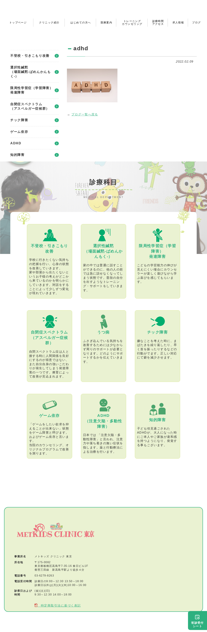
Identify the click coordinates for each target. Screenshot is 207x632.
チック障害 (19, 120)
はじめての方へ (80, 22)
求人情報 (178, 22)
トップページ (18, 22)
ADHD (15, 143)
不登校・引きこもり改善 (30, 55)
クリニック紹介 (49, 22)
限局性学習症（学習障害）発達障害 (31, 90)
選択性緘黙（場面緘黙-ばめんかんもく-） (30, 72)
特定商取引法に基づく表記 (59, 605)
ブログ (196, 22)
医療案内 (106, 22)
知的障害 (17, 154)
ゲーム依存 (19, 131)
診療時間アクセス (158, 22)
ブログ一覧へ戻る (84, 114)
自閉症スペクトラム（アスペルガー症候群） (30, 106)
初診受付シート (197, 624)
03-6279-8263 (44, 575)
